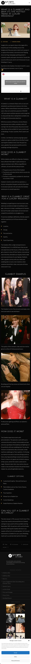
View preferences (15, 660)
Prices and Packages (8, 592)
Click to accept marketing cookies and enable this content (15, 82)
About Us (5, 578)
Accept (15, 652)
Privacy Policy (6, 595)
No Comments (15, 544)
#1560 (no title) (6, 572)
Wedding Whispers (7, 598)
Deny (15, 656)
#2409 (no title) (6, 575)
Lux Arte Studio (6, 589)
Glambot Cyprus (7, 586)
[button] (29, 640)
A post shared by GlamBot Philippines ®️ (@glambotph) (15, 91)
